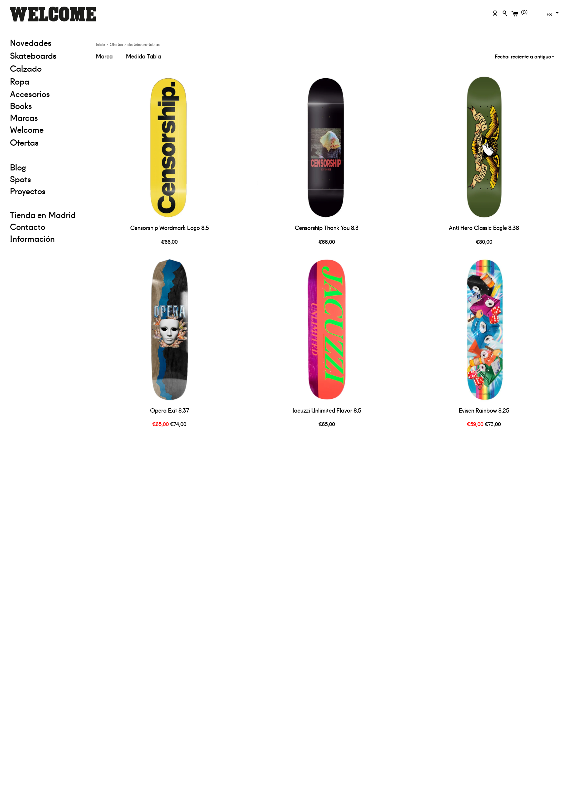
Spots (20, 179)
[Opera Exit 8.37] (169, 329)
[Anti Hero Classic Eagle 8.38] (484, 146)
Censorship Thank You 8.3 (327, 227)
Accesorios (30, 93)
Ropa (48, 81)
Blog (18, 167)
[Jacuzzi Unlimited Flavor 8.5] (326, 329)
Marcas (24, 117)
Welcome (27, 129)
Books (21, 105)
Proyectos (28, 191)
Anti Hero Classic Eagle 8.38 (484, 227)
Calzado (26, 68)
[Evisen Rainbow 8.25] (484, 329)
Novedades (31, 42)
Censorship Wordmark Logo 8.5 (169, 227)
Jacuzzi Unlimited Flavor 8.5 (326, 410)
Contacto (27, 226)
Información (32, 238)
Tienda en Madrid (43, 214)
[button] (552, 13)
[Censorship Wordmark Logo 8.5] (169, 146)
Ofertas (48, 142)
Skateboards (48, 55)
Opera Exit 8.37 (169, 410)
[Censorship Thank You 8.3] (326, 146)
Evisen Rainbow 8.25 (484, 410)
